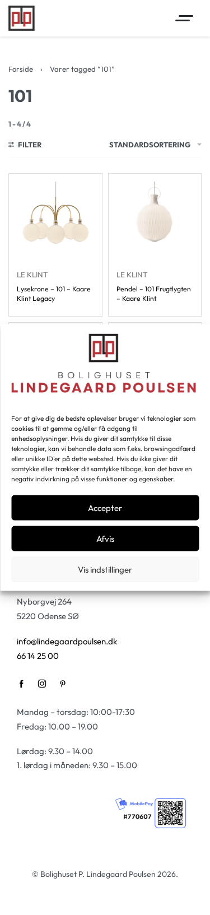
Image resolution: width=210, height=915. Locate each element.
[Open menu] (184, 18)
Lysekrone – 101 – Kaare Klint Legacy (54, 294)
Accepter (105, 507)
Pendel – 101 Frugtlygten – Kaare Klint (153, 294)
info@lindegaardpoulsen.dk (67, 641)
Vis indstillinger (105, 569)
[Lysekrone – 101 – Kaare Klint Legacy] (55, 220)
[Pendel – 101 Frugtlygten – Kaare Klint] (155, 220)
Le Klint (32, 275)
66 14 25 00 (38, 656)
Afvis (105, 538)
